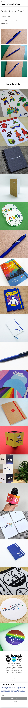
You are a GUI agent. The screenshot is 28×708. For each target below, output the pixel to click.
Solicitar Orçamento (6, 16)
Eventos (14, 681)
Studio (14, 678)
